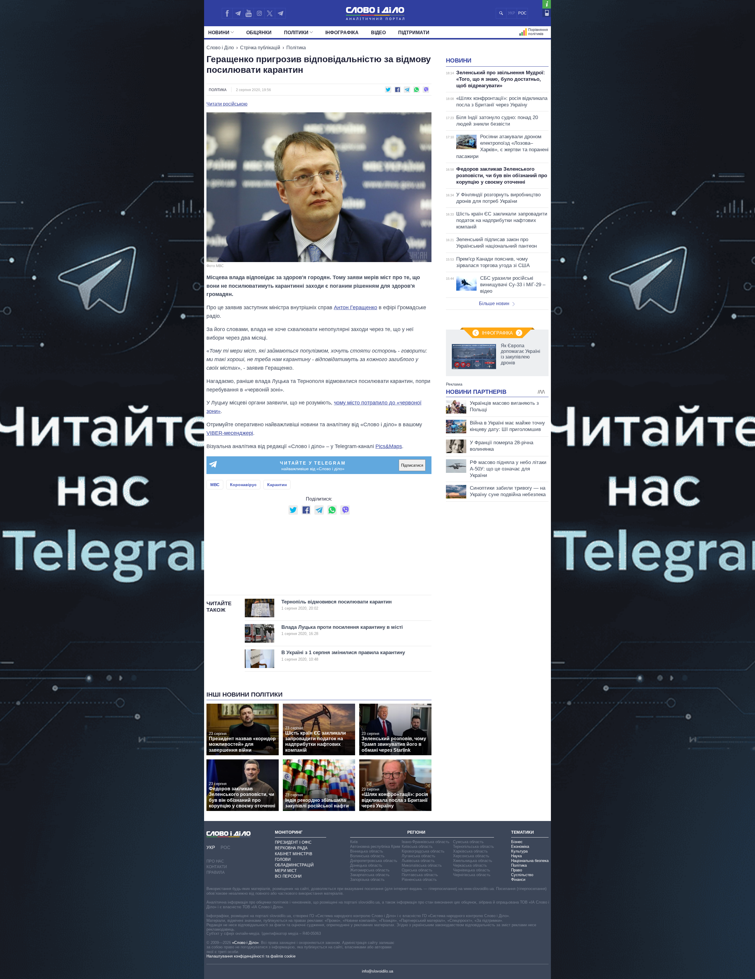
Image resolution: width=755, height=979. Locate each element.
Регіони (416, 832)
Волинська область (367, 856)
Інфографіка (342, 32)
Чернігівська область (471, 875)
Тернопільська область (473, 846)
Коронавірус (243, 484)
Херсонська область (471, 856)
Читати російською (226, 104)
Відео (378, 32)
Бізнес (517, 842)
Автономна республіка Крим (375, 846)
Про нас (215, 861)
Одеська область (417, 870)
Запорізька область (367, 879)
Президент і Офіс (293, 842)
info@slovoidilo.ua (377, 971)
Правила (215, 872)
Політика (296, 47)
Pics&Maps (388, 446)
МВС (214, 484)
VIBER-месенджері (229, 433)
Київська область (417, 846)
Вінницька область (366, 851)
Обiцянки (259, 32)
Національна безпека (530, 860)
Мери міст (286, 870)
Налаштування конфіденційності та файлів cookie (251, 956)
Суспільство (522, 875)
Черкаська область (470, 865)
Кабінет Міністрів (293, 854)
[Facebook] (227, 13)
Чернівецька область (471, 870)
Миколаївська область (422, 865)
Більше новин (494, 303)
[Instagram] (259, 13)
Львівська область (418, 860)
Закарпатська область (370, 875)
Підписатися (412, 465)
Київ (354, 842)
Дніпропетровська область (373, 860)
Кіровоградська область (423, 851)
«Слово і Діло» (245, 942)
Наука (516, 856)
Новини (218, 32)
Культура (519, 851)
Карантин (277, 484)
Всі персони (288, 876)
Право (516, 870)
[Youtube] (248, 13)
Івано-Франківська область (425, 842)
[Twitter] (269, 13)
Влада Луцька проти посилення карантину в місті (342, 630)
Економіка (520, 846)
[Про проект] (546, 4)
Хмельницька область (472, 860)
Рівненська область (419, 879)
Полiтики (296, 32)
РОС (522, 13)
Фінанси (518, 879)
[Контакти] (546, 13)
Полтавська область (420, 875)
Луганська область (418, 856)
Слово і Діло (220, 47)
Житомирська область (370, 870)
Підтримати (413, 32)
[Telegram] (237, 13)
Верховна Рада (291, 848)
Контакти (216, 867)
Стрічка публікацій (260, 47)
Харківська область (470, 851)
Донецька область (366, 865)
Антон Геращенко (355, 307)
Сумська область (468, 842)
